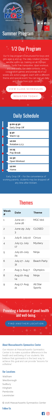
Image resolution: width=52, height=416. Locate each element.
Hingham (7, 388)
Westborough (9, 380)
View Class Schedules (26, 89)
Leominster (8, 395)
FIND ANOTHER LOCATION (26, 323)
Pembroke (7, 391)
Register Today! (26, 96)
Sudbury (6, 384)
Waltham (7, 376)
